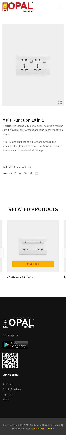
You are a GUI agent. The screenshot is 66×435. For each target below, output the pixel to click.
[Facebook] (15, 173)
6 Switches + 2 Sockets (20, 277)
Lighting (7, 394)
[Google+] (25, 173)
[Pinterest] (31, 173)
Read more (33, 264)
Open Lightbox (33, 65)
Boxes (5, 399)
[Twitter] (20, 173)
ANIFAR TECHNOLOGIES (40, 428)
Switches (7, 384)
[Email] (36, 173)
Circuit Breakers (11, 389)
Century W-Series (22, 166)
